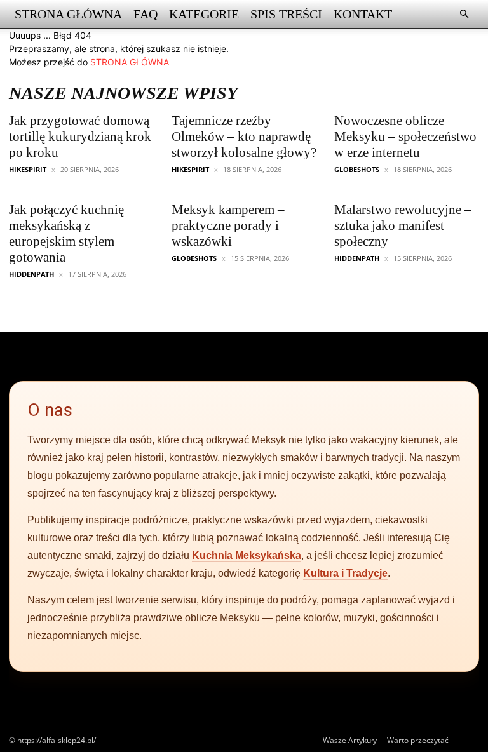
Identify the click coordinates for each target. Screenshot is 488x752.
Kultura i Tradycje (345, 573)
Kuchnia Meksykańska (246, 555)
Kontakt (363, 14)
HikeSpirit (27, 169)
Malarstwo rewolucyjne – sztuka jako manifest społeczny (402, 225)
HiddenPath (31, 274)
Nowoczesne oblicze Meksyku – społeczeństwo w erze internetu (405, 136)
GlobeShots (356, 169)
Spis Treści (286, 14)
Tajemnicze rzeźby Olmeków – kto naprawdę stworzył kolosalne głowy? (244, 136)
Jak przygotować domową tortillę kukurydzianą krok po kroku (80, 136)
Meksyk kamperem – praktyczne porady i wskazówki (228, 225)
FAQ (145, 14)
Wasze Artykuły (350, 740)
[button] (464, 14)
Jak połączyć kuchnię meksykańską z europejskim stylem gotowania (66, 233)
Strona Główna (68, 14)
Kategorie (204, 14)
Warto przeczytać (418, 740)
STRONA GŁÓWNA (129, 62)
